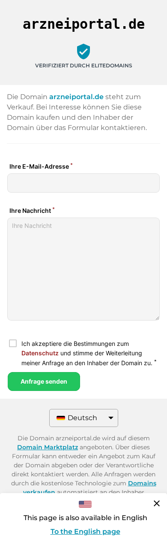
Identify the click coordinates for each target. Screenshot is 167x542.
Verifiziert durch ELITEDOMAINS (83, 65)
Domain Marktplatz (47, 447)
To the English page (85, 531)
